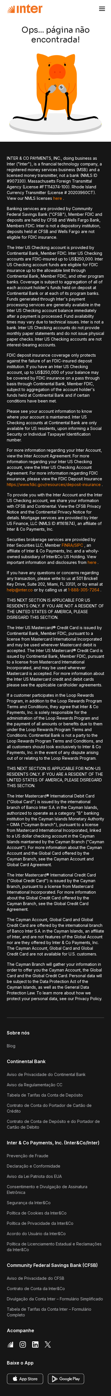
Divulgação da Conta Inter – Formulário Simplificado (55, 1298)
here (57, 198)
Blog (11, 1045)
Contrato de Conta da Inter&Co (36, 1288)
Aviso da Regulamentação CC (34, 1084)
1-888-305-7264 (83, 589)
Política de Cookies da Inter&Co (37, 1213)
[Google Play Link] (66, 1379)
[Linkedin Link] (35, 1344)
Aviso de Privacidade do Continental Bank (46, 1074)
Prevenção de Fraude (27, 1155)
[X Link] (47, 1344)
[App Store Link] (25, 1379)
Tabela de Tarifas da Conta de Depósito (45, 1095)
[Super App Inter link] (10, 1344)
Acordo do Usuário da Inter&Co (36, 1233)
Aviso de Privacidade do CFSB (35, 1278)
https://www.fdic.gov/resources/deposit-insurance (54, 484)
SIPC (78, 545)
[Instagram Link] (22, 1344)
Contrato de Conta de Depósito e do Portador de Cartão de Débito (53, 1124)
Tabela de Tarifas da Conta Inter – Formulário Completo (49, 1312)
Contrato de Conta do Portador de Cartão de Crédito (49, 1108)
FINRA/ (68, 545)
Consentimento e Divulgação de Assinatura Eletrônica (47, 1189)
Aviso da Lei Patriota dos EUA (34, 1176)
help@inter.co (20, 589)
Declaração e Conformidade (33, 1166)
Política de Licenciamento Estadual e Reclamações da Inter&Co (54, 1246)
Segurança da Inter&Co (29, 1202)
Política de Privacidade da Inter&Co (40, 1223)
